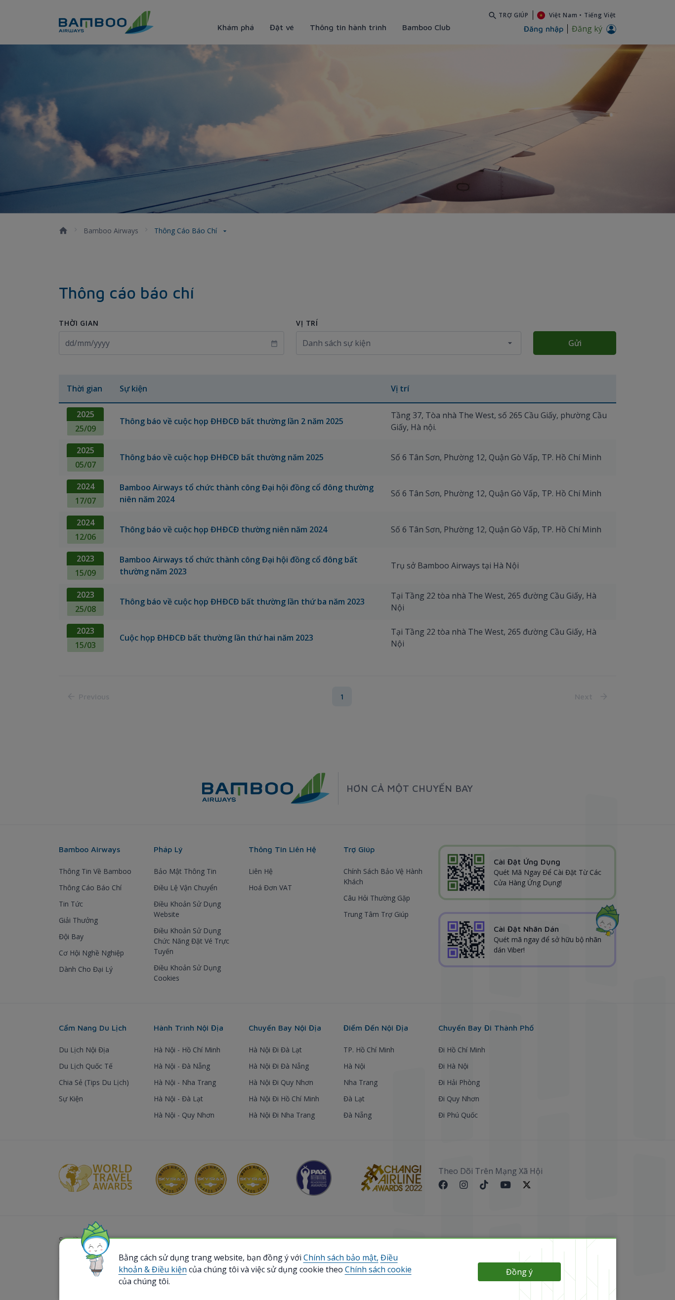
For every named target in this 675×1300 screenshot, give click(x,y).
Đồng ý (519, 1271)
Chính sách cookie (378, 1269)
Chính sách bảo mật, (341, 1257)
